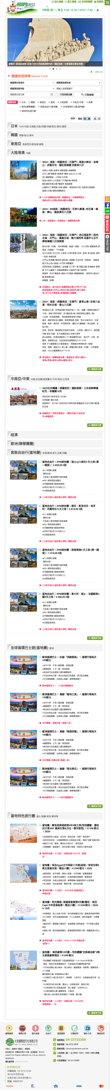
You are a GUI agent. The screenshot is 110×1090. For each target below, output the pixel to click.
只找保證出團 (66, 94)
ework (25, 1061)
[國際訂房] (22, 1028)
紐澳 (91, 102)
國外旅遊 (35, 1033)
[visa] (79, 1087)
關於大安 (87, 1033)
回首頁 (100, 1)
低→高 (87, 119)
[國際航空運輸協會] (56, 1087)
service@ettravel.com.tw (77, 1049)
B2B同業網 (87, 1)
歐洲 (53, 102)
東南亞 (43, 102)
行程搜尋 (89, 94)
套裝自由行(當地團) (49, 107)
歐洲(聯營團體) (28, 107)
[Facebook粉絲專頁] (107, 205)
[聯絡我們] (101, 1030)
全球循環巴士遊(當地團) (74, 107)
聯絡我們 (101, 1033)
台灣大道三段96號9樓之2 (19, 1078)
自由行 (48, 1033)
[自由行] (48, 1028)
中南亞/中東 (78, 102)
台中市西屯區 (17, 1074)
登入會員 (72, 1)
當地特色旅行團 (29, 111)
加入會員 (59, 1)
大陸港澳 (64, 102)
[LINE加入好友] (107, 211)
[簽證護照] (61, 1030)
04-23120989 (73, 1060)
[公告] (107, 199)
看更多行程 (96, 369)
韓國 (33, 102)
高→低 (97, 119)
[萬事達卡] (101, 1087)
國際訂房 (22, 1033)
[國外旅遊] (35, 1028)
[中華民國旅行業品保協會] (33, 1087)
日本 (24, 102)
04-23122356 (76, 1039)
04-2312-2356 (24, 1071)
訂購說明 (74, 1033)
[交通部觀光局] (9, 1087)
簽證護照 (61, 1033)
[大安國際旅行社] (23, 8)
